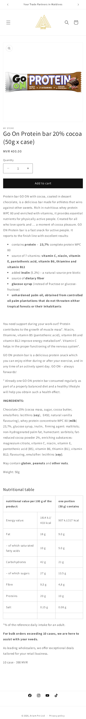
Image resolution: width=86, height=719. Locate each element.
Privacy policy (57, 715)
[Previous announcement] (7, 4)
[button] (8, 22)
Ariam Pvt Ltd (37, 715)
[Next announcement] (78, 4)
